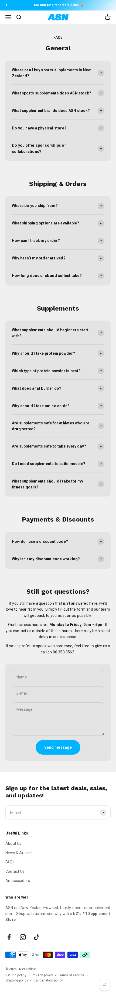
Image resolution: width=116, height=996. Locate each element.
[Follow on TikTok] (36, 937)
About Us (13, 843)
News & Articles (19, 853)
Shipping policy (16, 980)
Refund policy (15, 975)
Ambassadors (17, 880)
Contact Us (15, 871)
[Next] (110, 5)
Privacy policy (42, 975)
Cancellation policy (48, 980)
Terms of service (71, 975)
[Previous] (6, 5)
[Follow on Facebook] (9, 937)
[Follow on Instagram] (22, 937)
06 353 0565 (63, 652)
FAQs (10, 862)
